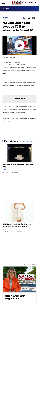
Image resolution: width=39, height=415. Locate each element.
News (5, 18)
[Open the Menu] (3, 3)
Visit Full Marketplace (30, 141)
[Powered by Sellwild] (33, 264)
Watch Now (33, 2)
